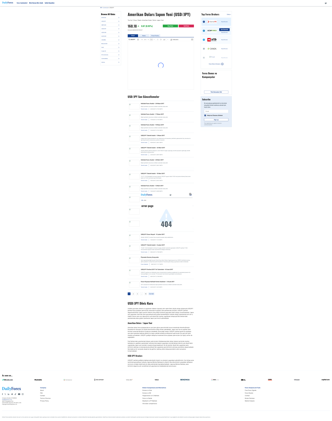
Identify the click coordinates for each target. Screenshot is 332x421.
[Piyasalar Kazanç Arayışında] (134, 260)
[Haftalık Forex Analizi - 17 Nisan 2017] (134, 117)
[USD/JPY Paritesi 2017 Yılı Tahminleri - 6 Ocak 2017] (134, 272)
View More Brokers (214, 64)
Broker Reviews (250, 398)
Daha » (229, 14)
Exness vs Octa (147, 390)
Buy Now (170, 26)
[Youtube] (19, 394)
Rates (144, 35)
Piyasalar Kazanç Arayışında (150, 257)
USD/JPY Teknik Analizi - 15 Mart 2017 (153, 173)
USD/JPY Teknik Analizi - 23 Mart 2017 (153, 148)
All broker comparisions (149, 403)
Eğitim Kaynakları (49, 3)
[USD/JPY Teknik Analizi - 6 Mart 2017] (134, 199)
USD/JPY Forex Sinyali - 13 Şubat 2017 (153, 234)
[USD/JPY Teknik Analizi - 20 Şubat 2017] (134, 212)
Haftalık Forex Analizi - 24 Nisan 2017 (152, 103)
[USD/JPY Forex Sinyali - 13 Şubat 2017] (134, 237)
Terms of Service (45, 398)
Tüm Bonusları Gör (216, 92)
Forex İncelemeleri (22, 3)
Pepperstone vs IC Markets (150, 395)
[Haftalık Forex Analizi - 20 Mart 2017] (134, 163)
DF (101, 7)
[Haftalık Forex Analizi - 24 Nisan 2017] (134, 106)
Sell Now (186, 26)
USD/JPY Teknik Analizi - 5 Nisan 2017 (153, 135)
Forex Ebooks (249, 393)
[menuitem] (110, 18)
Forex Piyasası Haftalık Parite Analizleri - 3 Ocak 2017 (157, 281)
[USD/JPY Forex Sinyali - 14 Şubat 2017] (134, 224)
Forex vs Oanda (147, 398)
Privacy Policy (44, 401)
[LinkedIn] (8, 394)
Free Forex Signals (250, 390)
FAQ (41, 393)
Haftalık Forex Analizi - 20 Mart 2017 (152, 160)
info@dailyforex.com (7, 399)
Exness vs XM (146, 393)
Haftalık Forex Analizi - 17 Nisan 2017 (152, 114)
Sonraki (151, 294)
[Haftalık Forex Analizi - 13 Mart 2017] (134, 189)
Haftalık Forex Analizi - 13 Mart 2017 (152, 186)
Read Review (224, 21)
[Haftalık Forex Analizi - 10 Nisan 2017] (134, 128)
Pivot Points (155, 35)
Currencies (105, 7)
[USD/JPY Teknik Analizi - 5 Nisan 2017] (134, 138)
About (42, 390)
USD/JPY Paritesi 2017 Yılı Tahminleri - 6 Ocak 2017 (157, 269)
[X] (5, 394)
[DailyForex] (11, 389)
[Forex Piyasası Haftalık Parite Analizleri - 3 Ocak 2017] (134, 285)
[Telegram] (12, 394)
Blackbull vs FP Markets (149, 401)
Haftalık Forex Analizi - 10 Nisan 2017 (152, 125)
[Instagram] (23, 394)
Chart (133, 35)
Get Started (224, 29)
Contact (42, 395)
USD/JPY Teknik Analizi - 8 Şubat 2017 (153, 245)
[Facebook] (2, 394)
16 (145, 294)
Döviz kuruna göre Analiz (36, 3)
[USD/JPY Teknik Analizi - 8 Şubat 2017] (134, 248)
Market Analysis (250, 401)
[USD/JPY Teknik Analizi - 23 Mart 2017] (134, 151)
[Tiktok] (15, 394)
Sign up (216, 120)
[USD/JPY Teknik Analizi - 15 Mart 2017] (134, 176)
